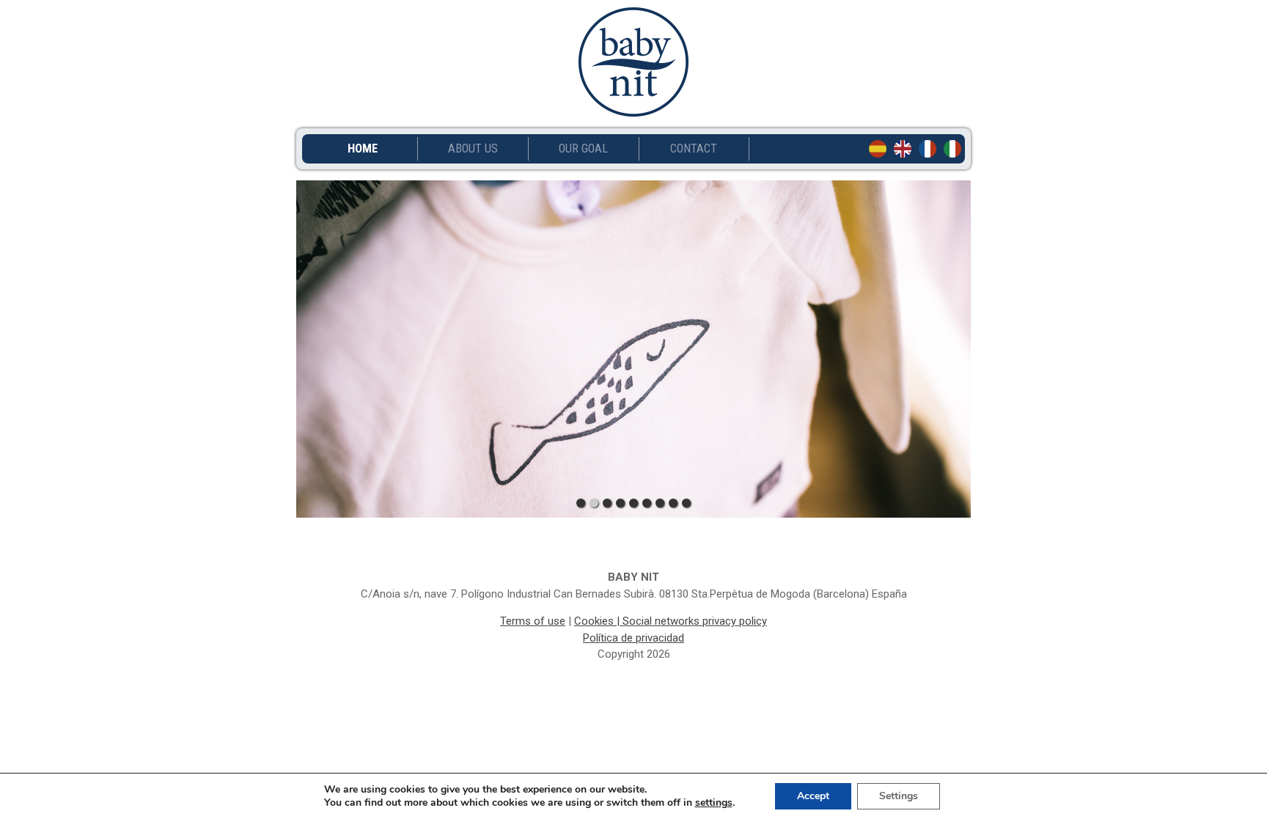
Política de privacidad (633, 637)
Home (363, 149)
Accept (813, 796)
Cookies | (598, 621)
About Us (473, 149)
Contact (693, 149)
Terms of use (532, 621)
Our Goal (583, 149)
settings (713, 802)
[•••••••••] (633, 349)
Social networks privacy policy (695, 621)
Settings (898, 796)
